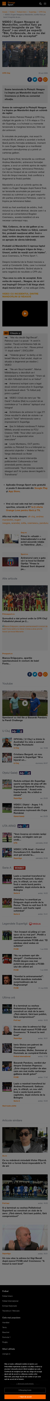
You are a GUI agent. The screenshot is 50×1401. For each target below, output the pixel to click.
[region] (25, 1380)
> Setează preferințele (25, 1384)
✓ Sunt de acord (25, 1397)
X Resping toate (25, 1390)
